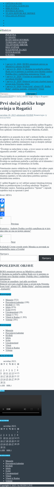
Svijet (8, 310)
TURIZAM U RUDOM (16, 42)
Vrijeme (9, 320)
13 (12, 373)
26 (10, 379)
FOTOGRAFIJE (13, 52)
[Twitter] (27, 205)
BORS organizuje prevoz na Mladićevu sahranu (21, 271)
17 (4, 376)
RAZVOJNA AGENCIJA (17, 6)
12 (10, 373)
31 (4, 382)
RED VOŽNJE (12, 47)
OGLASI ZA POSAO (15, 16)
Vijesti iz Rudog (13, 317)
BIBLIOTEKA (12, 8)
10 (4, 373)
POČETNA (11, 35)
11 (7, 373)
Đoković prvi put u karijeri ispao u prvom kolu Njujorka (24, 284)
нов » (9, 385)
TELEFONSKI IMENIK (17, 45)
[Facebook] (27, 201)
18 (7, 376)
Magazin (9, 300)
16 (1, 376)
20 (12, 376)
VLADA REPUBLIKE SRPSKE (20, 13)
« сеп (2, 385)
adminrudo (21, 115)
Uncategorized (12, 312)
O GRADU (11, 37)
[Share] (27, 214)
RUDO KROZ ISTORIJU (17, 40)
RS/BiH (29, 115)
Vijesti (8, 315)
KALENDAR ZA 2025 (16, 50)
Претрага (4, 254)
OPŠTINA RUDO (14, 3)
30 (1, 382)
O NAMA (10, 55)
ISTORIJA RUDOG (15, 11)
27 (12, 379)
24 (4, 379)
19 (10, 376)
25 (7, 379)
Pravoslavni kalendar (15, 302)
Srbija (8, 307)
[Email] (27, 209)
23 (1, 379)
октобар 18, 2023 (8, 115)
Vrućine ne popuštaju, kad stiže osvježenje (18, 281)
